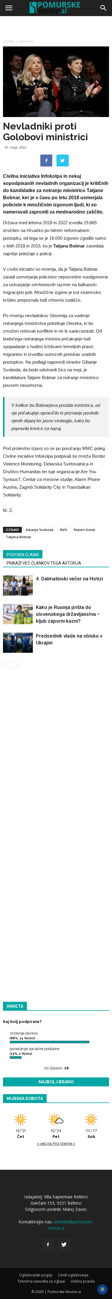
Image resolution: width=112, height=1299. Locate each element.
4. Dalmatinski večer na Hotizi (69, 579)
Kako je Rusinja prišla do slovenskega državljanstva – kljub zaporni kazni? (68, 614)
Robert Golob (84, 529)
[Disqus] (56, 758)
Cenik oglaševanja (73, 1275)
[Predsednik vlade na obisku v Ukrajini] (18, 643)
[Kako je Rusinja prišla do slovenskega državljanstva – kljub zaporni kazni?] (18, 614)
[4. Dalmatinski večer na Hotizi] (18, 585)
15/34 (55, 1133)
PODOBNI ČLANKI (23, 554)
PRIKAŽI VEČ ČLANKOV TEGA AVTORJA (44, 563)
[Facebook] (48, 1245)
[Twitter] (64, 1245)
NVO (63, 529)
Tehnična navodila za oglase (41, 1281)
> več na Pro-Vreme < (56, 1143)
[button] (103, 8)
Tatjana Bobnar (18, 537)
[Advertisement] (56, 77)
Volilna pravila (83, 1281)
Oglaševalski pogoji (35, 1275)
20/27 (91, 1133)
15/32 (21, 1133)
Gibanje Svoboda (39, 529)
